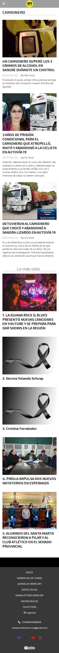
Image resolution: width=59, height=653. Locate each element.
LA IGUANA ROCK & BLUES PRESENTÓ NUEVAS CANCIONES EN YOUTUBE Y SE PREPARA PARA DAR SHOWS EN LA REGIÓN (29, 321)
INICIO (29, 572)
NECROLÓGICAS (29, 601)
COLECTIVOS (29, 606)
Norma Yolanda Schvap (24, 378)
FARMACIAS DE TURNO (29, 578)
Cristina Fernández (21, 428)
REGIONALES (10, 75)
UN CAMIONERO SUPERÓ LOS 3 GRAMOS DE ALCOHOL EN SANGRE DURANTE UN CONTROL (28, 65)
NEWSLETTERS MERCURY (29, 595)
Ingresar (31, 612)
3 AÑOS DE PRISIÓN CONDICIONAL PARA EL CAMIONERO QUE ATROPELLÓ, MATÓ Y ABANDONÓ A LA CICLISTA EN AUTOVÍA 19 (29, 143)
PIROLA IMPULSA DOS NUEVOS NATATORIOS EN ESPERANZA (29, 481)
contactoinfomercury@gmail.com (30, 627)
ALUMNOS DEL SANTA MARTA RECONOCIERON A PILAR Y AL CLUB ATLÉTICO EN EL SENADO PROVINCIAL (28, 539)
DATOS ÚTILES (29, 589)
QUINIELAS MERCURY (29, 583)
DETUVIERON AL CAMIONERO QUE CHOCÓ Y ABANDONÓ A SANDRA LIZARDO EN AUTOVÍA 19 (29, 228)
